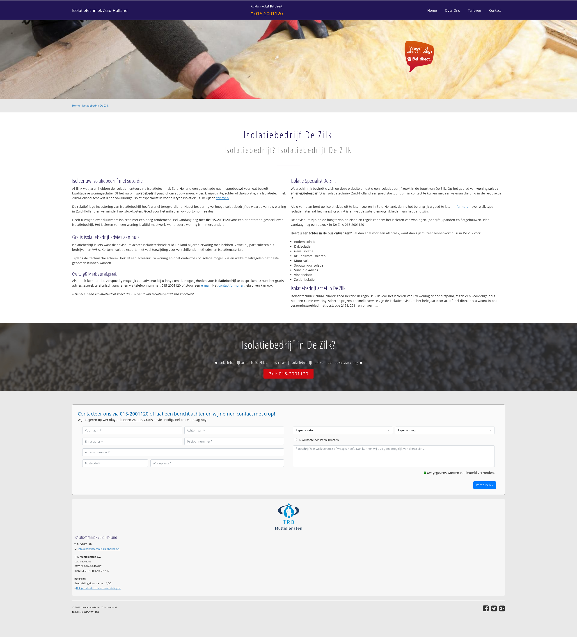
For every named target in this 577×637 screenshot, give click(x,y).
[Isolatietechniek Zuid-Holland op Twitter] (494, 608)
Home (76, 105)
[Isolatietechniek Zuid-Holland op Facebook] (486, 608)
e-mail (206, 285)
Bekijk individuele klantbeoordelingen (98, 588)
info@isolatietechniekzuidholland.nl (99, 548)
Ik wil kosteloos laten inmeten (319, 440)
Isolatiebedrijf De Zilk (95, 105)
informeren (462, 206)
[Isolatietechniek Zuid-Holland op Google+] (502, 608)
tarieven (222, 198)
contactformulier (231, 285)
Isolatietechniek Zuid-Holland (100, 10)
